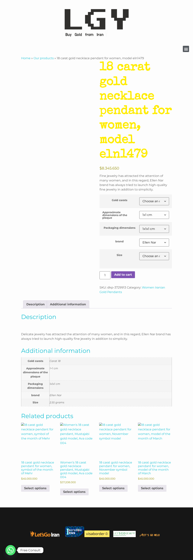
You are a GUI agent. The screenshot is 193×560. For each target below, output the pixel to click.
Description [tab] (35, 304)
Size (119, 255)
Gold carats (119, 200)
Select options (35, 488)
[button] (186, 49)
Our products (44, 58)
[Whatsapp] (10, 550)
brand (119, 241)
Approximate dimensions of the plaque (114, 215)
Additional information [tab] (68, 304)
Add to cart (123, 274)
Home (26, 58)
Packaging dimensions (119, 227)
